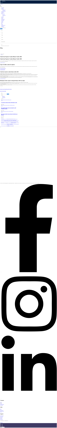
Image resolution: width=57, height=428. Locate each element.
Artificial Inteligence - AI (3, 11)
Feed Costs (13, 121)
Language (2, 21)
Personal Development (3, 25)
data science (6, 120)
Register (2, 2)
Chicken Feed (2, 120)
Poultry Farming (10, 124)
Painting (2, 24)
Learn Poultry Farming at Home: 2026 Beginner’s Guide (9, 102)
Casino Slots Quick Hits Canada (3, 68)
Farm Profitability (8, 121)
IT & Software (2, 20)
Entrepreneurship (4, 15)
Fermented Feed (15, 121)
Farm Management (5, 121)
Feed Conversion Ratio (10, 121)
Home (1, 44)
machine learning (13, 122)
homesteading (17, 121)
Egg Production (17, 120)
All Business (4, 14)
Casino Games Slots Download (2, 78)
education (14, 120)
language (2, 122)
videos (8, 125)
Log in (0, 2)
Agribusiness (2, 8)
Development (2, 17)
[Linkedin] (29, 398)
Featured (2, 18)
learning (7, 122)
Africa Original (2, 7)
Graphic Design (4, 10)
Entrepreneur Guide (2, 121)
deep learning (11, 120)
